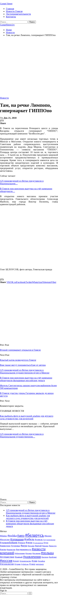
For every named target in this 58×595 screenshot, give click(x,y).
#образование (20, 553)
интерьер (40, 564)
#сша (34, 560)
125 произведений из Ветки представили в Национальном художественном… (22, 435)
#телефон (41, 561)
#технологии (7, 564)
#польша (47, 553)
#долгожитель (38, 543)
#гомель (39, 539)
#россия (6, 560)
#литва (3, 549)
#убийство (25, 564)
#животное (5, 545)
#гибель (29, 539)
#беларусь (34, 535)
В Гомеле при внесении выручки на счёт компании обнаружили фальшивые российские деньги (30, 524)
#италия (31, 546)
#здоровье (15, 546)
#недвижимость (23, 549)
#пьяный (19, 557)
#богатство (5, 539)
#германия (17, 539)
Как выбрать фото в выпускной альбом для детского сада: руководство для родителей (26, 417)
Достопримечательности (18, 14)
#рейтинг (53, 557)
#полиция (36, 553)
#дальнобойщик (8, 542)
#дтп (46, 542)
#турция (17, 564)
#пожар (28, 553)
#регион (44, 557)
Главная (10, 8)
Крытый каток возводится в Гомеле (18, 360)
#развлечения (32, 556)
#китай (38, 546)
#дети (29, 542)
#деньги (21, 543)
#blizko (3, 536)
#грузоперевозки (49, 540)
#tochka (12, 535)
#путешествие (7, 557)
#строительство (25, 561)
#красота (53, 546)
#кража (45, 546)
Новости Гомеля (14, 11)
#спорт (16, 561)
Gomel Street (6, 3)
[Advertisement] (29, 68)
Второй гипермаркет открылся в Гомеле (20, 350)
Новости (4, 98)
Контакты (11, 16)
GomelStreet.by (7, 25)
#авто (21, 535)
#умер (32, 564)
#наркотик (11, 549)
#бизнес (48, 536)
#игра (24, 545)
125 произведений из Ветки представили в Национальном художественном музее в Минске (30, 511)
